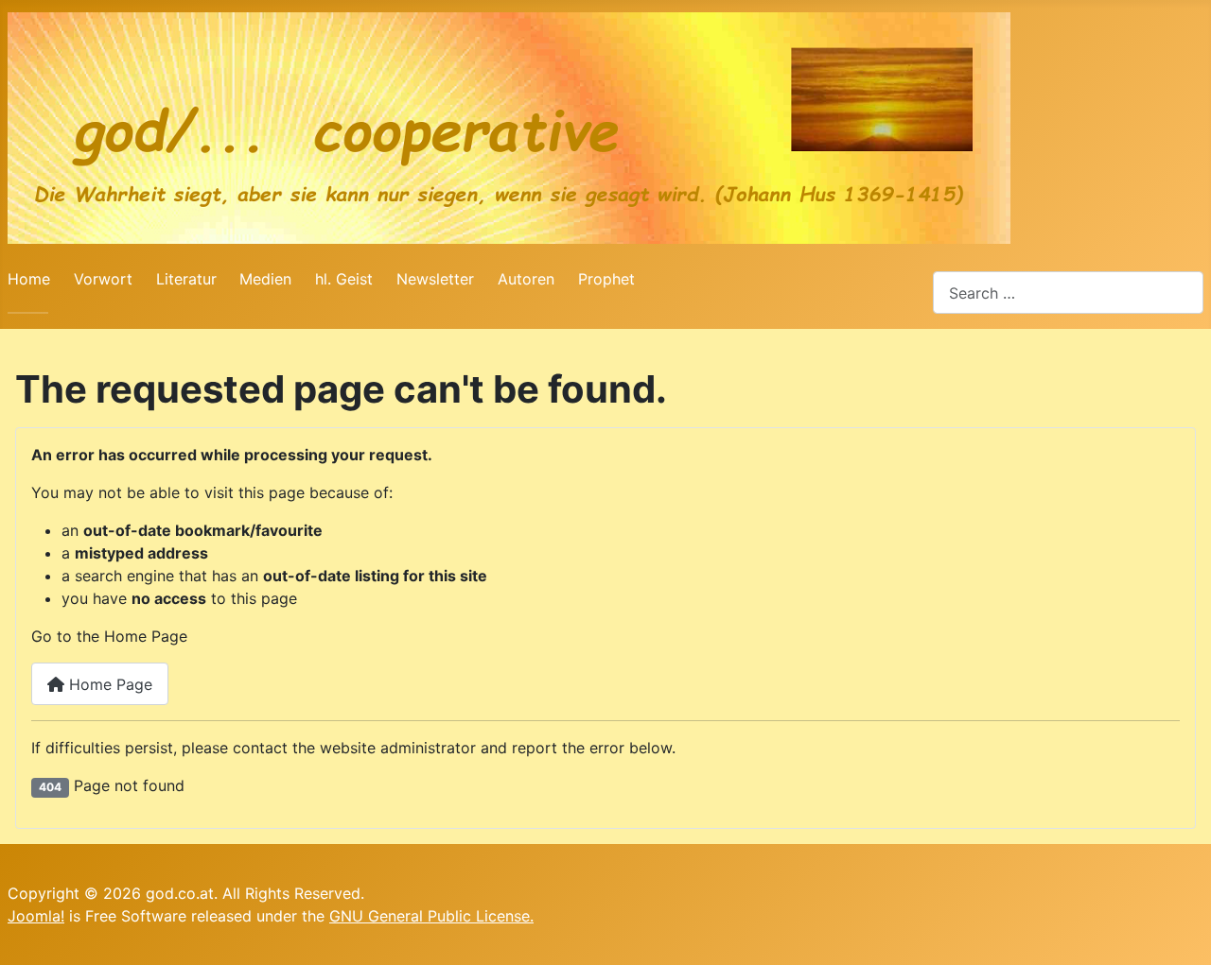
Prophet (606, 278)
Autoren (526, 278)
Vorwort (103, 278)
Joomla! (36, 915)
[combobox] (1068, 292)
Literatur (186, 278)
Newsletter (435, 278)
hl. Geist (344, 278)
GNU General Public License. (431, 915)
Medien (265, 278)
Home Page (108, 684)
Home (29, 278)
